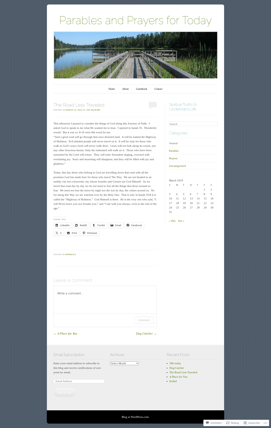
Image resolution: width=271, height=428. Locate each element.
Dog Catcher (146, 333)
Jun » (181, 220)
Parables (70, 254)
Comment (144, 320)
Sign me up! (65, 392)
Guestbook (141, 89)
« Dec (172, 220)
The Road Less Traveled (183, 372)
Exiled (173, 381)
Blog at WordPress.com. (135, 416)
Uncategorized (177, 165)
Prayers (173, 158)
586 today (175, 363)
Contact (158, 89)
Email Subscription (68, 354)
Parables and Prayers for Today (135, 20)
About (125, 89)
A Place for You (65, 333)
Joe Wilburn (93, 110)
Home (112, 89)
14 (198, 198)
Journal (173, 143)
